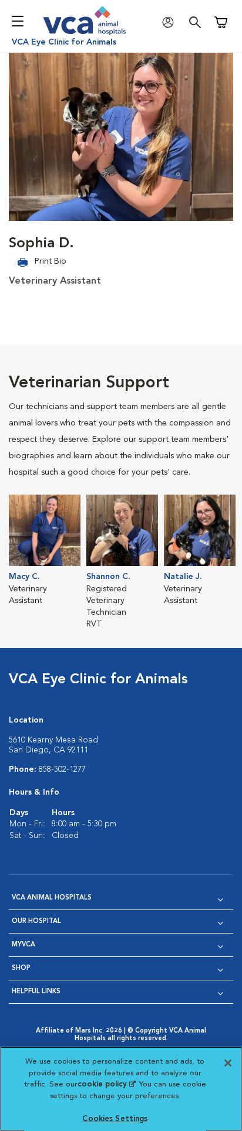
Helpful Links (36, 992)
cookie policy (106, 1084)
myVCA (23, 945)
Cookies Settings (114, 1119)
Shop (21, 968)
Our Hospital (36, 921)
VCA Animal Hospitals (52, 898)
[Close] (228, 1063)
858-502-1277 (62, 769)
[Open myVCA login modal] (170, 22)
